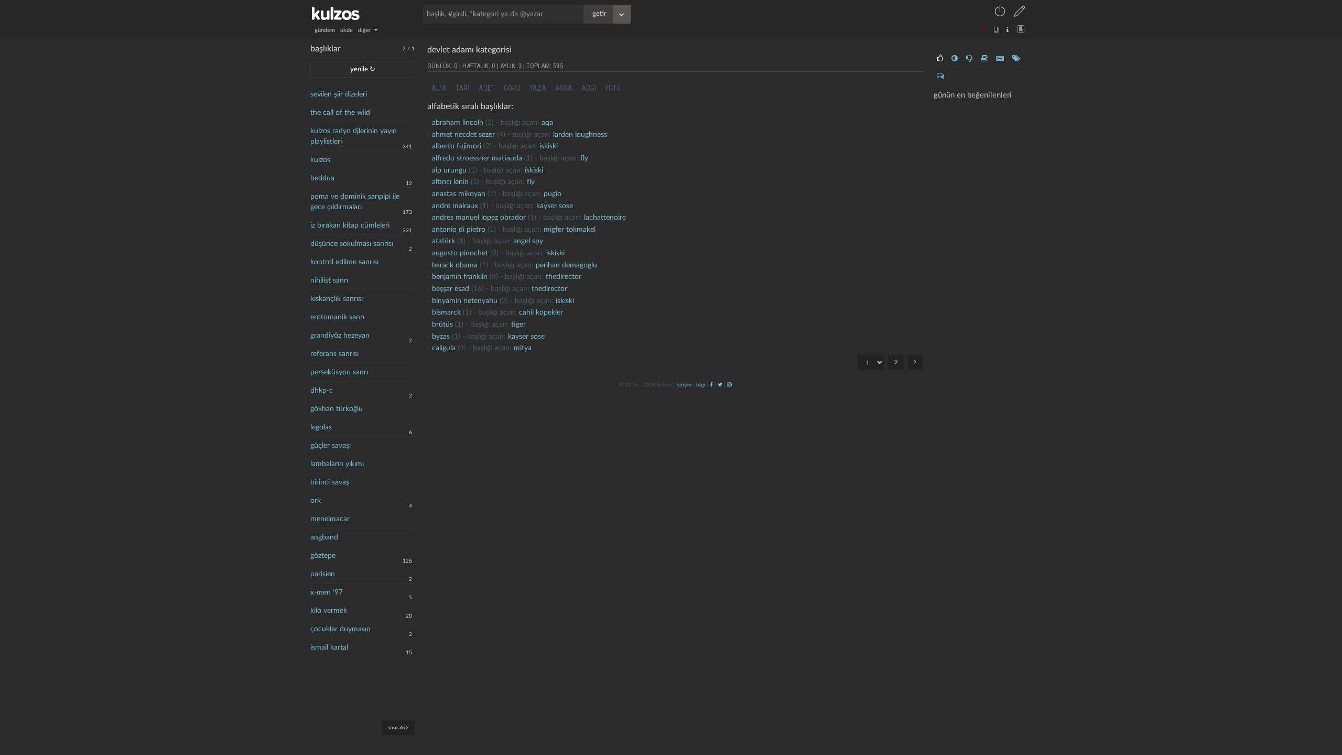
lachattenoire (605, 217)
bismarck (446, 312)
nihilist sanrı (329, 280)
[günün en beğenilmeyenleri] (969, 58)
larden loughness (580, 134)
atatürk (443, 241)
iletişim (683, 384)
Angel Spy (528, 241)
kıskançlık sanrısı (336, 299)
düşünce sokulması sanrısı (351, 243)
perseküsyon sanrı (339, 372)
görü (512, 88)
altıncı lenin (450, 182)
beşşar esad (450, 289)
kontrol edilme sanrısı (344, 262)
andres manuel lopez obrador (479, 217)
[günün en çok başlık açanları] (1016, 58)
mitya (523, 348)
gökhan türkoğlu (336, 409)
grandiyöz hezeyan (340, 335)
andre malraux (455, 206)
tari (463, 88)
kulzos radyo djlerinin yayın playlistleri (353, 136)
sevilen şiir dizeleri (338, 94)
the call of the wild (340, 112)
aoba (563, 88)
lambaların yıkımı (337, 464)
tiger (518, 324)
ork (315, 500)
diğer (365, 30)
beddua (322, 178)
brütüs (442, 324)
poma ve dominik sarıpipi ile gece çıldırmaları (354, 202)
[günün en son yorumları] (940, 76)
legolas (321, 427)
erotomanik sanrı (337, 317)
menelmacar (330, 519)
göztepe (323, 555)
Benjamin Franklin (460, 277)
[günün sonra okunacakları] (984, 58)
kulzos (320, 160)
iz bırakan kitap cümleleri (349, 225)
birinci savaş (329, 482)
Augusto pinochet (460, 253)
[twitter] (720, 384)
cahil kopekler (541, 312)
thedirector (563, 277)
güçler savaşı (330, 445)
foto (613, 88)
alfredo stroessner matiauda (477, 158)
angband (324, 537)
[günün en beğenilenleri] (940, 58)
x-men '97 (326, 592)
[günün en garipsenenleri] (954, 58)
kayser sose (554, 206)
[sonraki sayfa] (915, 362)
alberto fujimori (456, 146)
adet (487, 88)
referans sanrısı (334, 354)
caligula (444, 348)
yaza (537, 88)
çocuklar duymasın (340, 629)
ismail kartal (329, 647)
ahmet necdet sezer (463, 134)
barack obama (455, 265)
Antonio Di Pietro (458, 229)
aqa (547, 122)
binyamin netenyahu (464, 301)
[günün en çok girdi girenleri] (1000, 58)
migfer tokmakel (570, 229)
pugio (552, 194)
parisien (322, 574)
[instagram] (729, 384)
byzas (441, 336)
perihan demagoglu (566, 265)
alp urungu (449, 170)
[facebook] (711, 384)
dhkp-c (321, 390)
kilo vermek (328, 610)
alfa (439, 88)
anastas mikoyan (458, 194)
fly (584, 158)
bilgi (700, 384)
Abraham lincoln (457, 122)
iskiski (548, 146)
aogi (589, 88)
